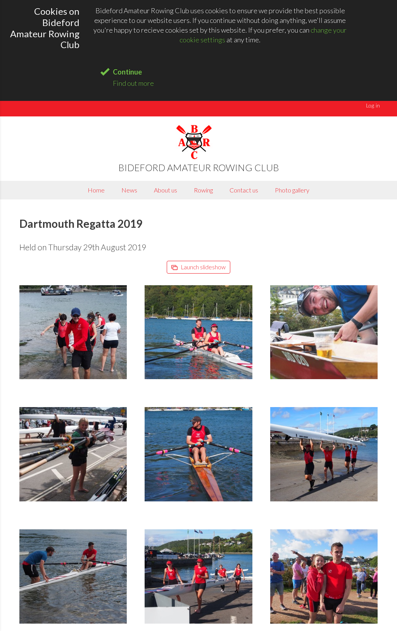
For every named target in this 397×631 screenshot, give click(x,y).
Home (96, 190)
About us (165, 190)
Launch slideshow (203, 266)
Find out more (133, 83)
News (129, 190)
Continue (127, 72)
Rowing (203, 190)
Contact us (244, 190)
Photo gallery (292, 190)
